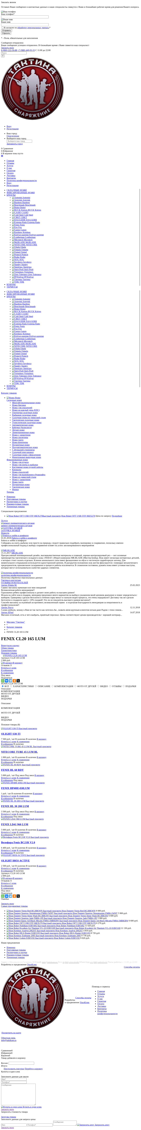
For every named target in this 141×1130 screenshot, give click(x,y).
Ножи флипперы (20, 442)
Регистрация (12, 129)
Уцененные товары (16, 506)
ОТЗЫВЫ (116, 686)
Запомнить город (15, 144)
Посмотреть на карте (11, 1033)
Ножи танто (17, 440)
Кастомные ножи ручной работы (27, 467)
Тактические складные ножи (25, 420)
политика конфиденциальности (16, 575)
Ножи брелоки (19, 405)
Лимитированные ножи (23, 432)
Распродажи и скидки (17, 501)
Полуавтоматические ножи (25, 447)
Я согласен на (27, 27)
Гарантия (101, 1001)
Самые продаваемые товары (14, 906)
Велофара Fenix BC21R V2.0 (18, 842)
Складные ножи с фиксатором (26, 455)
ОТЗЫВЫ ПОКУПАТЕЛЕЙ (14, 582)
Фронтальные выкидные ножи (26, 457)
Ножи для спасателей (22, 407)
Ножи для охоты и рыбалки (25, 464)
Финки (15, 489)
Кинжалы (16, 469)
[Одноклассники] (14, 680)
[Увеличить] (15, 655)
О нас (100, 999)
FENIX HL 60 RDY (12, 769)
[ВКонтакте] (6, 680)
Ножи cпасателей (20, 472)
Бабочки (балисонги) (22, 427)
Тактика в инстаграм (11, 580)
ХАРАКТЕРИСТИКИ (23, 686)
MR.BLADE (17, 553)
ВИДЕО (104, 686)
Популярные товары (16, 499)
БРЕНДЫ (11, 195)
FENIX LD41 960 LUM (14, 824)
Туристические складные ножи (26, 422)
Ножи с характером (21, 435)
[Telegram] (10, 680)
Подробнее (117, 516)
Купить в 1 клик (8, 668)
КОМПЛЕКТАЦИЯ (63, 686)
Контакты (102, 1008)
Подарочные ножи (21, 445)
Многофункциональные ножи (26, 402)
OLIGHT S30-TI (10, 733)
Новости (5, 533)
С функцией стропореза (23, 450)
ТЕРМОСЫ (12, 287)
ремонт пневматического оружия (16, 525)
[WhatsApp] (2, 680)
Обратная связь (8, 1038)
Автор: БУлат (7, 612)
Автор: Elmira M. (9, 585)
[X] (18, 680)
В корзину (18, 663)
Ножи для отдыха (20, 462)
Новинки (11, 496)
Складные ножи (14, 400)
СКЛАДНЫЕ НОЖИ (17, 190)
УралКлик (32, 964)
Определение (13, 136)
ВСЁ (7, 686)
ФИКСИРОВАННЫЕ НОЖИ (21, 192)
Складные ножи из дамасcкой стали (29, 417)
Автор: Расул (7, 607)
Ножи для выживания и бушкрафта (28, 474)
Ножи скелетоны (20, 437)
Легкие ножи (18, 430)
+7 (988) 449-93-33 (26, 50)
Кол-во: (5, 1063)
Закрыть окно (7, 48)
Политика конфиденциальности (107, 1012)
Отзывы (101, 994)
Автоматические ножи (22, 425)
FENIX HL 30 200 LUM (15, 806)
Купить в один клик (32, 1107)
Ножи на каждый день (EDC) (26, 410)
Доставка (101, 1006)
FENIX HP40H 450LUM (15, 788)
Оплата (100, 1004)
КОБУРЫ (11, 284)
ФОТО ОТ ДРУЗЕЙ (86, 686)
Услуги (4, 520)
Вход (9, 126)
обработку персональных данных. (33, 27)
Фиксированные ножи (17, 460)
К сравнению (7, 673)
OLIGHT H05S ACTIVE (15, 860)
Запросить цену (101, 1125)
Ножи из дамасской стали (24, 477)
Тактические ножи (21, 487)
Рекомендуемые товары (18, 504)
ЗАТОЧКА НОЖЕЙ (10, 530)
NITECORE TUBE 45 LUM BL (19, 751)
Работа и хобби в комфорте (24, 538)
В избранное (7, 670)
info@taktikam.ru (8, 1040)
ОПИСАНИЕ (44, 686)
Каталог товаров (9, 393)
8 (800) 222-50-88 (9, 50)
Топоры (10, 492)
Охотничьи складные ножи (25, 412)
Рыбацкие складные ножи (24, 415)
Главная (101, 991)
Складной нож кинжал (23, 452)
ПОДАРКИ (130, 686)
